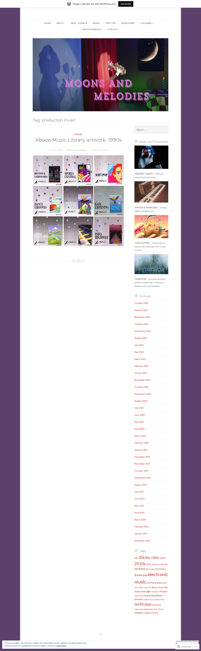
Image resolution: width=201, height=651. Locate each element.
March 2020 (140, 435)
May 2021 (139, 352)
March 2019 (140, 519)
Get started (126, 4)
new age (146, 591)
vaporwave (139, 609)
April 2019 (139, 512)
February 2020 (141, 442)
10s (142, 557)
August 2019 (140, 484)
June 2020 (139, 415)
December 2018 (142, 540)
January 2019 (140, 533)
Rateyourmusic (92, 29)
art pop (164, 564)
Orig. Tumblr (78, 23)
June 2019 (139, 498)
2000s (163, 558)
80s (147, 557)
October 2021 (141, 324)
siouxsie (138, 599)
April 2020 (139, 428)
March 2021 (140, 359)
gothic (159, 582)
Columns (146, 23)
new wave (155, 592)
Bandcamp (128, 23)
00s (136, 558)
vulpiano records (151, 613)
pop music (138, 596)
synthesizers (159, 599)
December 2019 (142, 456)
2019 (148, 564)
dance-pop (150, 569)
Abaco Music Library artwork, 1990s (78, 140)
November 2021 (142, 317)
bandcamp (139, 568)
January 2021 (140, 373)
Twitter (110, 23)
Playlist (164, 591)
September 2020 (142, 394)
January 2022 (140, 310)
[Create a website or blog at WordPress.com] (100, 634)
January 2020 (140, 449)
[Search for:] (151, 129)
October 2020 (141, 387)
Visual (78, 134)
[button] (48, 170)
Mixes (96, 23)
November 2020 (142, 380)
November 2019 (142, 463)
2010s (140, 563)
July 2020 (139, 407)
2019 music (156, 564)
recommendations (153, 595)
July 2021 (139, 345)
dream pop (140, 575)
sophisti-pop (148, 599)
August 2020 (140, 401)
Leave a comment (99, 150)
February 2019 (141, 526)
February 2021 (141, 366)
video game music (151, 609)
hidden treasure (144, 587)
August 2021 (140, 338)
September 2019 (142, 477)
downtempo (160, 569)
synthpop (156, 604)
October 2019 (141, 470)
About (60, 23)
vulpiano (138, 612)
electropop (151, 582)
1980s (155, 557)
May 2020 (139, 421)
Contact (113, 29)
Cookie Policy (61, 646)
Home (47, 23)
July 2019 (139, 491)
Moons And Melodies (76, 150)
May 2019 (139, 505)
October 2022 (141, 303)
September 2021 (142, 331)
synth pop (142, 604)
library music (158, 587)
